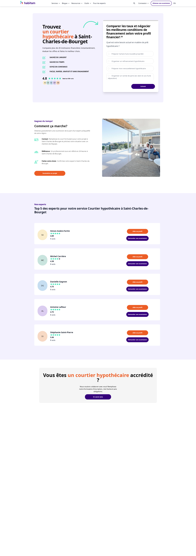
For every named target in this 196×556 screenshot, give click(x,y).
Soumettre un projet (50, 173)
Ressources (75, 3)
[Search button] (134, 3)
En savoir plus (98, 397)
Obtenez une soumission (161, 3)
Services (55, 3)
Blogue (64, 3)
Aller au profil (137, 231)
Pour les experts (99, 3)
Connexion (142, 3)
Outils (86, 3)
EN (174, 3)
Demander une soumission (137, 238)
